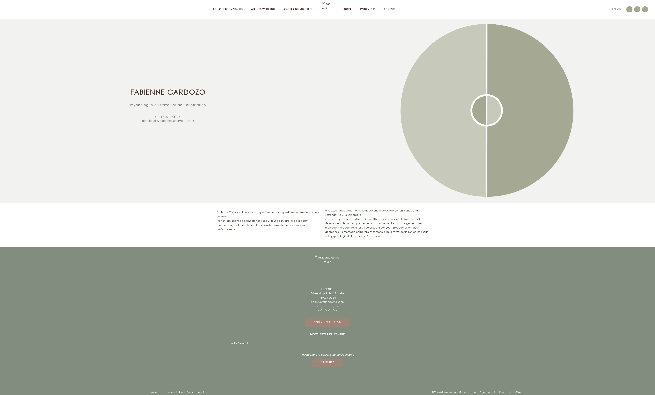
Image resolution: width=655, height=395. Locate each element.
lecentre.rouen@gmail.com (327, 301)
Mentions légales (196, 392)
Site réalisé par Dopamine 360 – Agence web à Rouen (473, 392)
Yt (645, 9)
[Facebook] (319, 308)
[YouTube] (335, 308)
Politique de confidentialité (166, 392)
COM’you (516, 392)
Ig (629, 9)
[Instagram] (327, 308)
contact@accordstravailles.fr (168, 121)
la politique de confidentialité (336, 354)
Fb (637, 9)
